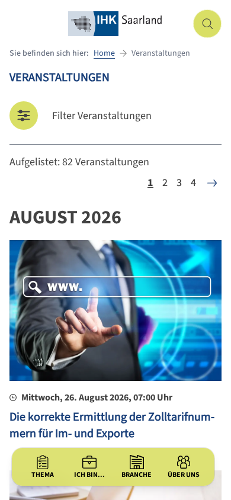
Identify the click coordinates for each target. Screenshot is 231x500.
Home (104, 53)
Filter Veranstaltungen (102, 115)
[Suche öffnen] (207, 23)
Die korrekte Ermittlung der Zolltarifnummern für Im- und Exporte (111, 425)
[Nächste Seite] (212, 183)
